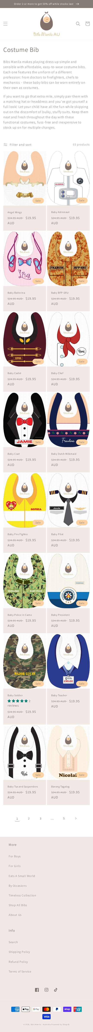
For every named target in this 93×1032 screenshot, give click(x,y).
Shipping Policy (19, 952)
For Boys (15, 856)
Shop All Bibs (18, 905)
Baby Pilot (57, 534)
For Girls (15, 866)
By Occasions (18, 886)
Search (13, 942)
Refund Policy (18, 962)
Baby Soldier (15, 695)
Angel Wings (15, 212)
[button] (5, 24)
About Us (15, 915)
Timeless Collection (22, 895)
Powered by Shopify (60, 1024)
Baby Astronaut (60, 212)
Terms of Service (20, 971)
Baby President (60, 614)
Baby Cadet (14, 373)
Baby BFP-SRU (60, 292)
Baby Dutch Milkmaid (63, 453)
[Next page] (75, 818)
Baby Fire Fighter (18, 534)
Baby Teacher (59, 695)
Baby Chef (57, 373)
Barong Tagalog (60, 786)
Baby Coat (14, 453)
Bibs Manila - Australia (41, 1024)
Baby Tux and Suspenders (23, 786)
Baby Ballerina (16, 292)
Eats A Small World (22, 876)
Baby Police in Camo (20, 614)
